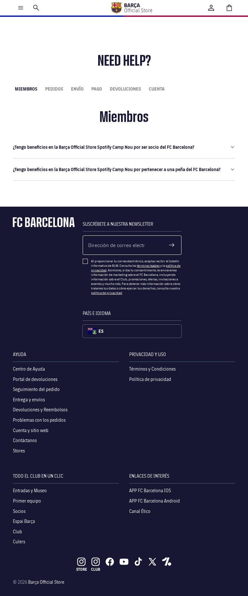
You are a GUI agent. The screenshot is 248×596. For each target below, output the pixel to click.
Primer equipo (27, 501)
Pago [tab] (96, 89)
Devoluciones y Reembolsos (40, 409)
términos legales (148, 265)
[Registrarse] (172, 245)
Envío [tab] (77, 89)
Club (17, 531)
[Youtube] (124, 562)
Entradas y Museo (30, 490)
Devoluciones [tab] (125, 89)
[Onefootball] (166, 562)
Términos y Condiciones (152, 369)
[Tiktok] (138, 562)
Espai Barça (24, 521)
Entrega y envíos (29, 399)
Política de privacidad (150, 379)
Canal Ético (139, 511)
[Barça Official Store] (131, 8)
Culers (19, 541)
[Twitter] (152, 562)
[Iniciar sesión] (211, 8)
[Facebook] (110, 562)
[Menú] (20, 8)
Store (81, 569)
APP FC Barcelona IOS (150, 490)
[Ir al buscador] (36, 8)
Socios (19, 511)
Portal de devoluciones (35, 379)
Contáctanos (25, 440)
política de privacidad (106, 293)
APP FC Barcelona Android (154, 501)
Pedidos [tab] (54, 89)
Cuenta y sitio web (30, 430)
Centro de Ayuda (29, 369)
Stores (19, 450)
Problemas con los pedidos (39, 420)
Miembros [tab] (26, 89)
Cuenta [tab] (157, 89)
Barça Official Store (46, 582)
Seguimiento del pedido (36, 389)
